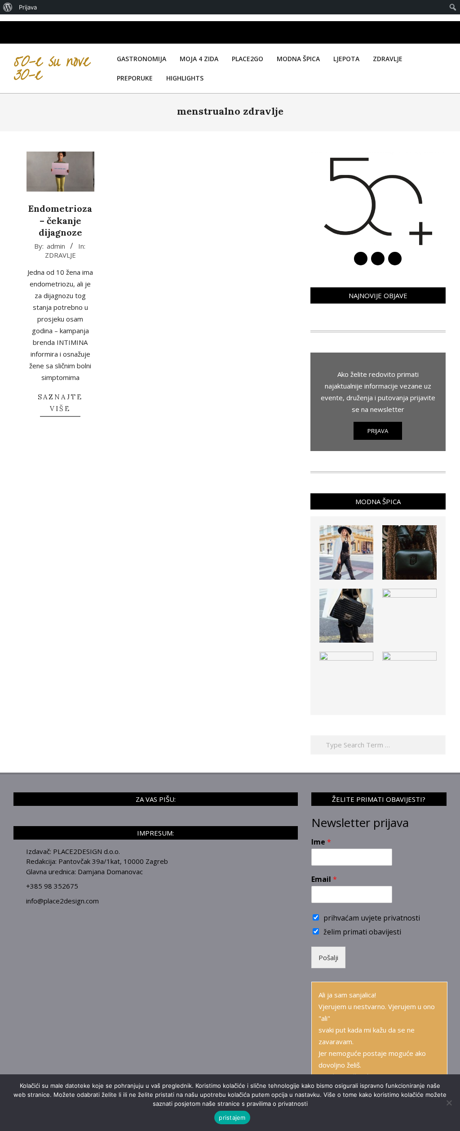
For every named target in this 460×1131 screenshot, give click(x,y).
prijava (377, 431)
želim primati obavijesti (362, 932)
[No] (448, 1102)
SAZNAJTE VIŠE (60, 403)
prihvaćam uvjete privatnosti (371, 918)
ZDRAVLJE (60, 254)
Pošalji (328, 957)
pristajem (232, 1117)
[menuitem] (8, 7)
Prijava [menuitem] (28, 7)
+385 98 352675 (52, 885)
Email (324, 879)
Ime (321, 842)
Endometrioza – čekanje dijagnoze (60, 220)
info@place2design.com (62, 900)
